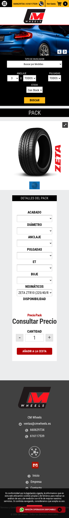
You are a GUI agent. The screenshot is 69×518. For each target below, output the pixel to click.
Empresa (36, 482)
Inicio (36, 475)
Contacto (36, 488)
